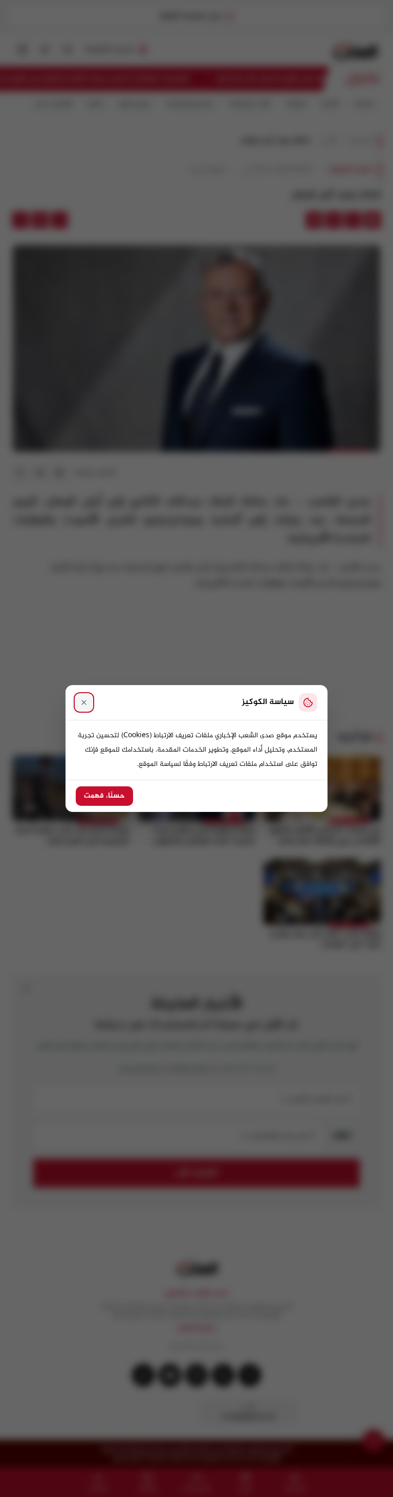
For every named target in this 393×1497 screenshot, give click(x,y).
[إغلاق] (84, 702)
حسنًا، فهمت (104, 796)
